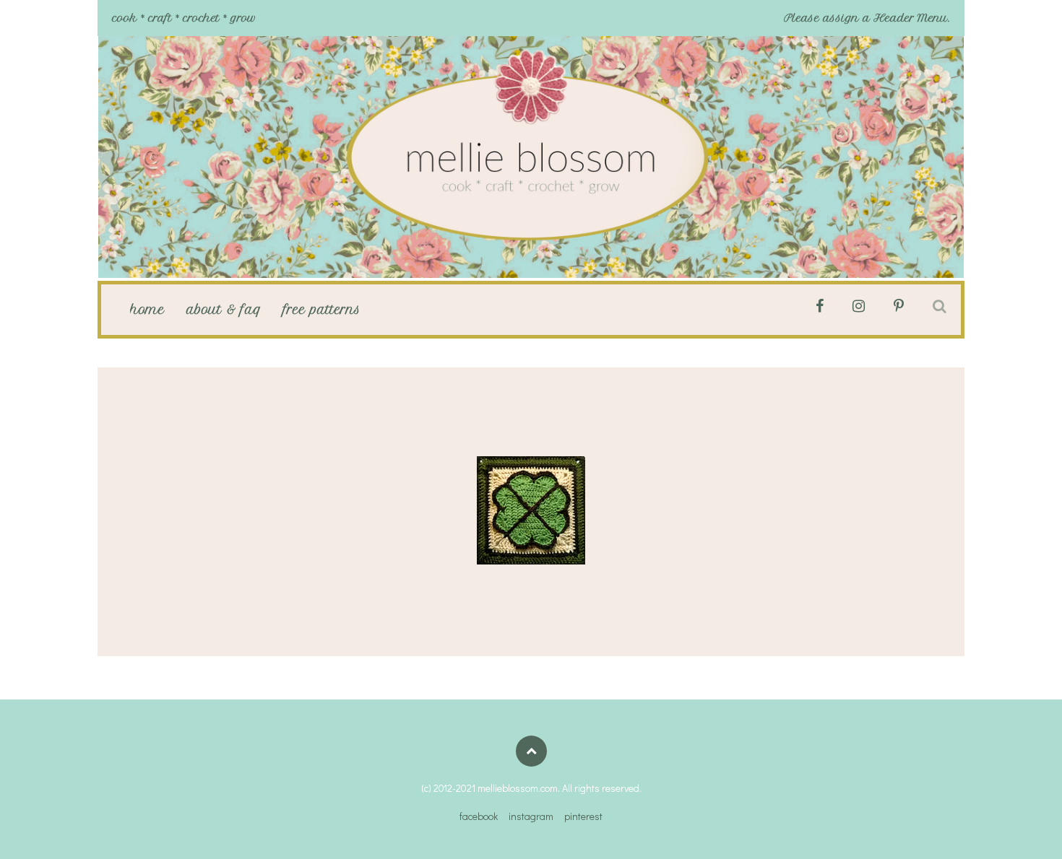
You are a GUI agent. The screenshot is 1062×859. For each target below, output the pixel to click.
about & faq (224, 309)
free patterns (322, 309)
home (147, 309)
